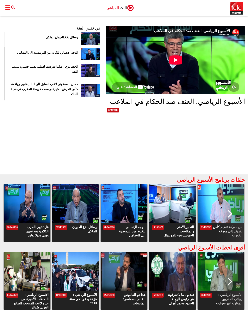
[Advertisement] (124, 145)
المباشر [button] (117, 8)
